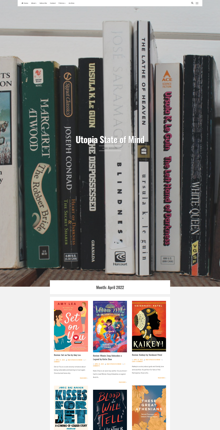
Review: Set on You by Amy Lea (67, 354)
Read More (83, 378)
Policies (62, 3)
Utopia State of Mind (110, 139)
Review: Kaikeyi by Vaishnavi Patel (147, 354)
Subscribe (43, 3)
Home (26, 3)
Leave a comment (137, 361)
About (33, 3)
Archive (71, 3)
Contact (53, 3)
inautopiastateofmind (75, 360)
